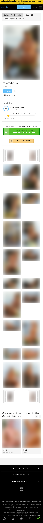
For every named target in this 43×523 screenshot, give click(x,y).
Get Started (24, 7)
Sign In (34, 7)
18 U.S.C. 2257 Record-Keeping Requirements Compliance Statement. (22, 501)
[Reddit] (21, 489)
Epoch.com (24, 513)
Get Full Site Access (24, 131)
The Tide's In (10, 83)
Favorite (8, 91)
